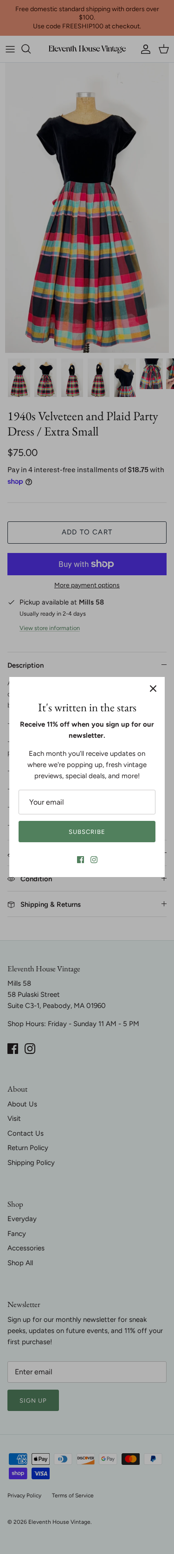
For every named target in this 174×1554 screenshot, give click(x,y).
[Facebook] (80, 859)
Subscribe (87, 831)
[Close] (153, 688)
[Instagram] (93, 859)
